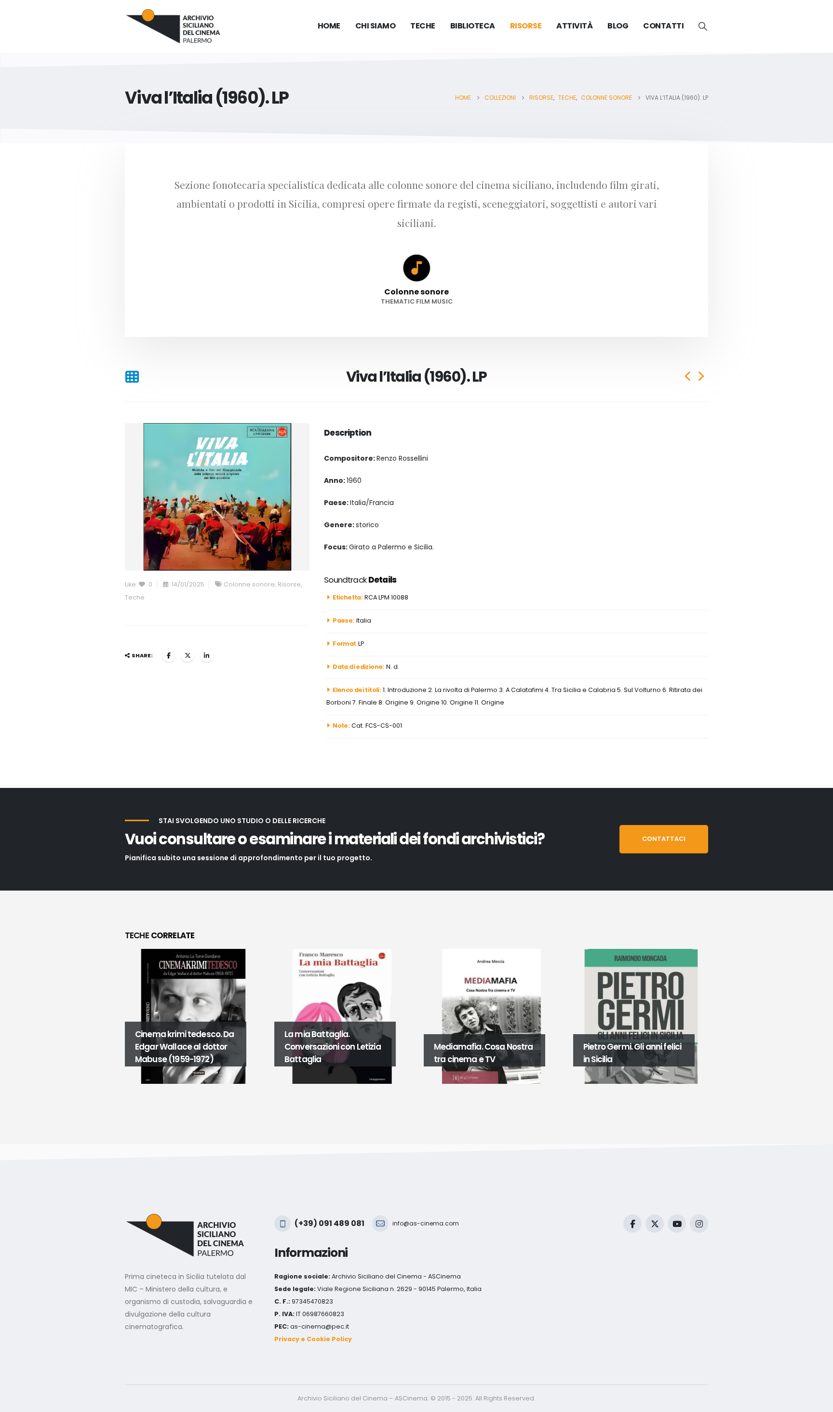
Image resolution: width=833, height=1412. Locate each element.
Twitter (187, 655)
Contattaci (663, 839)
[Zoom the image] (185, 1219)
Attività (574, 25)
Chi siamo (375, 25)
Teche (135, 597)
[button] (703, 26)
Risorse (289, 584)
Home (329, 25)
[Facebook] (632, 1223)
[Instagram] (699, 1223)
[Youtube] (677, 1223)
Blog (617, 25)
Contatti (663, 25)
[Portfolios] (132, 377)
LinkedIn (207, 655)
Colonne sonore (249, 584)
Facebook (168, 655)
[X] (654, 1223)
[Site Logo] (173, 26)
